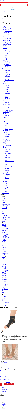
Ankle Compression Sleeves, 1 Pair (4, 362)
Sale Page (4, 162)
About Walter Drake (4, 391)
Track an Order (3, 13)
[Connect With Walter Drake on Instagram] (6, 394)
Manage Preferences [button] (13, 9)
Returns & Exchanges (5, 12)
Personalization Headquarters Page (7, 130)
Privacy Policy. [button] (19, 7)
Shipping (4, 11)
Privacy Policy (3, 403)
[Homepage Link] (6, 16)
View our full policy (8, 368)
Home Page (4, 50)
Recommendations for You (3, 342)
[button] (16, 9)
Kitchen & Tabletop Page (6, 27)
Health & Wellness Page (6, 81)
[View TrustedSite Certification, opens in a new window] (3, 408)
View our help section (2, 379)
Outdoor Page (4, 106)
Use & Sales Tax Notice (4, 404)
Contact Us (3, 387)
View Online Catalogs (4, 390)
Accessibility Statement (3, 0)
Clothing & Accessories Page (6, 150)
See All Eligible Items (9, 333)
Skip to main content (8, 0)
